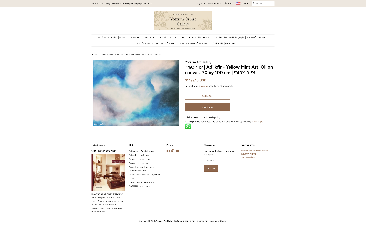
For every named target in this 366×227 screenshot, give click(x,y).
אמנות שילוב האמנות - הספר (193, 43)
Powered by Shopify (218, 221)
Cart (230, 3)
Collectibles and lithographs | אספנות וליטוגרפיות (240, 37)
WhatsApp (258, 121)
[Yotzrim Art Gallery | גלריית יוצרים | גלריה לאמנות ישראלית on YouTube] (177, 151)
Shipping (203, 86)
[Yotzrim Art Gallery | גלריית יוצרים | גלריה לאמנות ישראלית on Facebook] (168, 151)
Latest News (98, 145)
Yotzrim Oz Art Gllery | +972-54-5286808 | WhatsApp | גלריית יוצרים (122, 3)
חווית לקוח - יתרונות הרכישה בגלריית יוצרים (153, 43)
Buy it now (207, 107)
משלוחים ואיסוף (248, 157)
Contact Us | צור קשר (200, 37)
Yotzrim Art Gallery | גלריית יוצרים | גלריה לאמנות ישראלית (182, 221)
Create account (214, 3)
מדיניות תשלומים (248, 154)
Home (94, 54)
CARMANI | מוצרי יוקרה (224, 43)
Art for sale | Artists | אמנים (111, 37)
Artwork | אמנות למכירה (143, 37)
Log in (199, 3)
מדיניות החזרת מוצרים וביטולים (254, 151)
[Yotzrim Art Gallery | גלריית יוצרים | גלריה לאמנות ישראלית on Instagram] (172, 151)
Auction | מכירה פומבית (172, 37)
